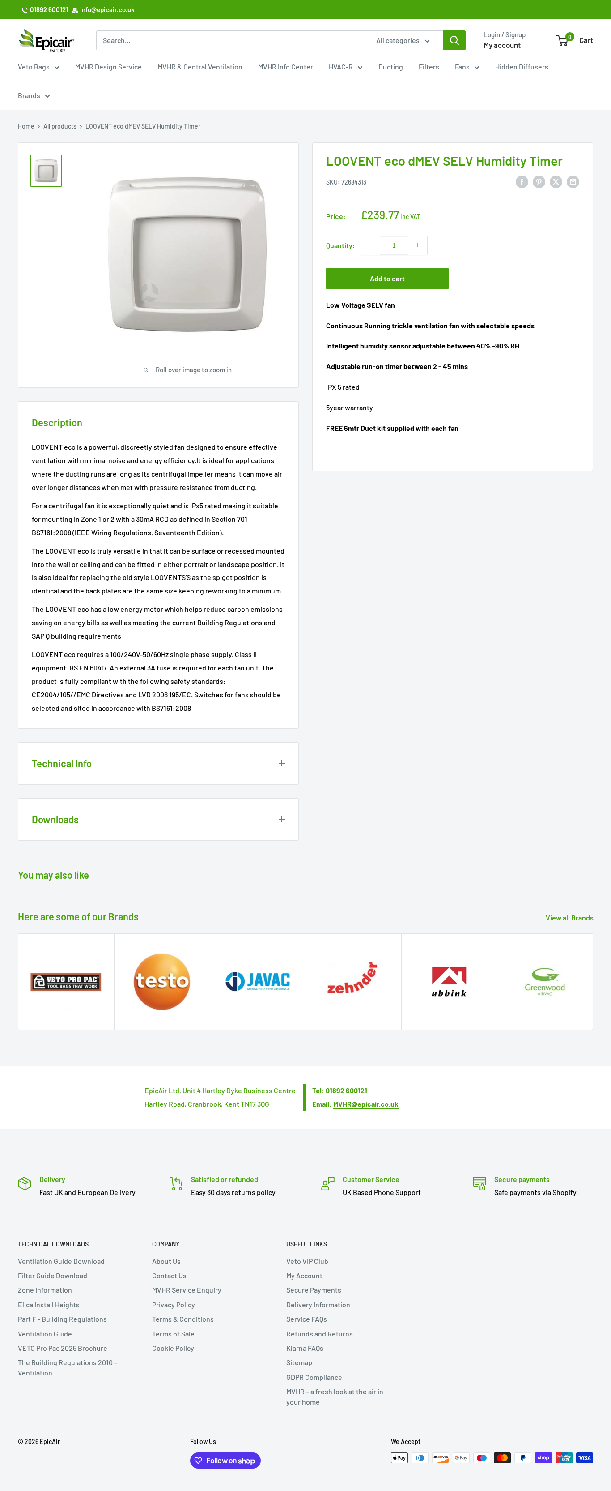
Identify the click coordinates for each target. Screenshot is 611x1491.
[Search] (454, 40)
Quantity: (340, 245)
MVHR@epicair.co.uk (366, 1104)
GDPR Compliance (314, 1377)
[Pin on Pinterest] (539, 181)
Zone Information (45, 1289)
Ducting (390, 66)
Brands (29, 95)
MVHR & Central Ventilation (199, 66)
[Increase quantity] (417, 245)
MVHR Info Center (285, 66)
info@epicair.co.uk (107, 9)
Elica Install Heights (49, 1304)
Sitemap (299, 1362)
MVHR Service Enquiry (186, 1289)
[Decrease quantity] (370, 245)
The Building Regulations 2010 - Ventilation (67, 1367)
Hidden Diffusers (521, 66)
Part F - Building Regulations (62, 1319)
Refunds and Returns (319, 1333)
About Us (166, 1261)
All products (59, 126)
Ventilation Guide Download (61, 1261)
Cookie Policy (173, 1348)
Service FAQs (306, 1319)
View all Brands (570, 917)
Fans (462, 66)
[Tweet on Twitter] (556, 181)
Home (26, 126)
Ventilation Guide (45, 1333)
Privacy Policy (173, 1304)
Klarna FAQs (304, 1348)
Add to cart (387, 278)
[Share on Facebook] (522, 181)
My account (502, 44)
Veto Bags (34, 66)
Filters (429, 66)
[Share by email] (573, 181)
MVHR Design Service (108, 66)
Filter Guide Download (52, 1275)
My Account (304, 1275)
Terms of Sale (173, 1333)
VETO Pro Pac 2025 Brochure (62, 1348)
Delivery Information (318, 1304)
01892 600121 (49, 9)
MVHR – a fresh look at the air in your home (334, 1396)
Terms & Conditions (183, 1319)
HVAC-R (341, 66)
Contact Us (169, 1275)
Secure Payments (313, 1289)
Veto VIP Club (307, 1261)
